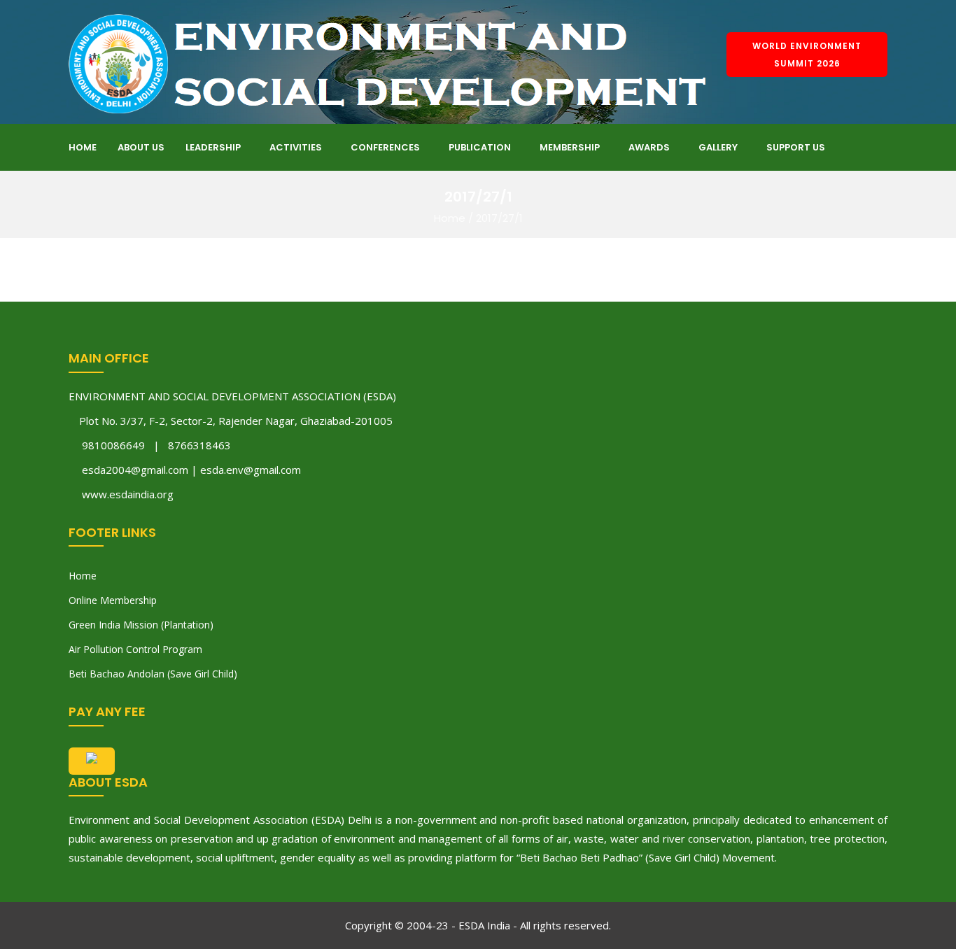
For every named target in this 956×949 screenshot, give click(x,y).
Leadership (213, 147)
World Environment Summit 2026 (807, 54)
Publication (480, 147)
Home (83, 147)
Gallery (718, 147)
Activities (295, 147)
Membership (570, 147)
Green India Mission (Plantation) (141, 624)
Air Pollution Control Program (135, 649)
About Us (141, 147)
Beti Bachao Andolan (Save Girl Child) (153, 673)
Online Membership (113, 600)
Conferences (385, 147)
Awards (649, 147)
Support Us (795, 147)
